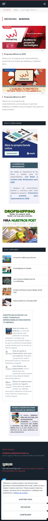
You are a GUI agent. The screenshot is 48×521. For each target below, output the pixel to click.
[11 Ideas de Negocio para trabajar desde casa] (6, 291)
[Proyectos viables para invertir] (6, 259)
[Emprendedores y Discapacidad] (6, 302)
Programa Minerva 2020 (15, 54)
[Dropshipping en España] (6, 270)
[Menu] (3, 3)
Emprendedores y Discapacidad (25, 301)
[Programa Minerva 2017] (24, 80)
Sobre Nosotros (8, 449)
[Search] (44, 3)
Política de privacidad (36, 455)
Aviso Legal (6, 455)
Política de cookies (20, 455)
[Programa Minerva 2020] (24, 37)
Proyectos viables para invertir (24, 257)
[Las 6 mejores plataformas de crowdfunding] (6, 280)
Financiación (9, 70)
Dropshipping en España (22, 268)
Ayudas (7, 27)
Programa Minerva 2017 (15, 97)
